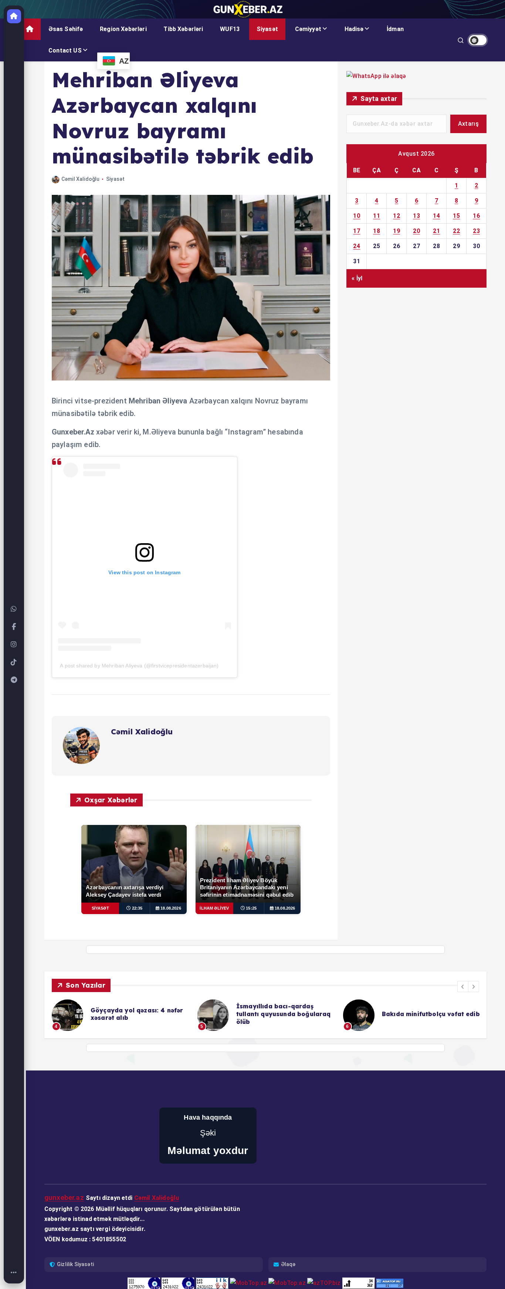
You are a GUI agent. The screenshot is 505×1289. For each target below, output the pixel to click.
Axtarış (468, 123)
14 (436, 215)
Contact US (65, 50)
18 (376, 230)
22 (456, 230)
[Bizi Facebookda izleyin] (14, 627)
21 (436, 230)
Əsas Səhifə (65, 29)
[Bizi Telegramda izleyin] (14, 680)
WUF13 (230, 29)
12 (396, 215)
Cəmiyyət (308, 29)
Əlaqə (288, 1264)
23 (476, 230)
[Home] (14, 1273)
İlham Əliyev (214, 908)
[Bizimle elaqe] (14, 609)
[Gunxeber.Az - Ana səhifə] (14, 16)
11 (376, 215)
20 (416, 230)
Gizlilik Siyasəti (75, 1264)
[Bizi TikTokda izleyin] (14, 662)
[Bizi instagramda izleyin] (14, 644)
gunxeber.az (64, 1197)
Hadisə (354, 29)
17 (356, 230)
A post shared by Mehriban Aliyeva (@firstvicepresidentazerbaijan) (139, 666)
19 (396, 230)
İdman (395, 29)
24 (356, 246)
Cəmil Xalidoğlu (80, 179)
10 (356, 215)
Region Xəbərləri (123, 29)
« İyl (357, 278)
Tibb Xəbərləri (183, 29)
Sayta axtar (378, 98)
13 (416, 215)
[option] (120, 1015)
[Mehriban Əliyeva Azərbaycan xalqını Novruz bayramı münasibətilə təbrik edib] (191, 378)
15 (456, 215)
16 (476, 215)
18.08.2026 (170, 908)
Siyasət (267, 29)
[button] (462, 986)
